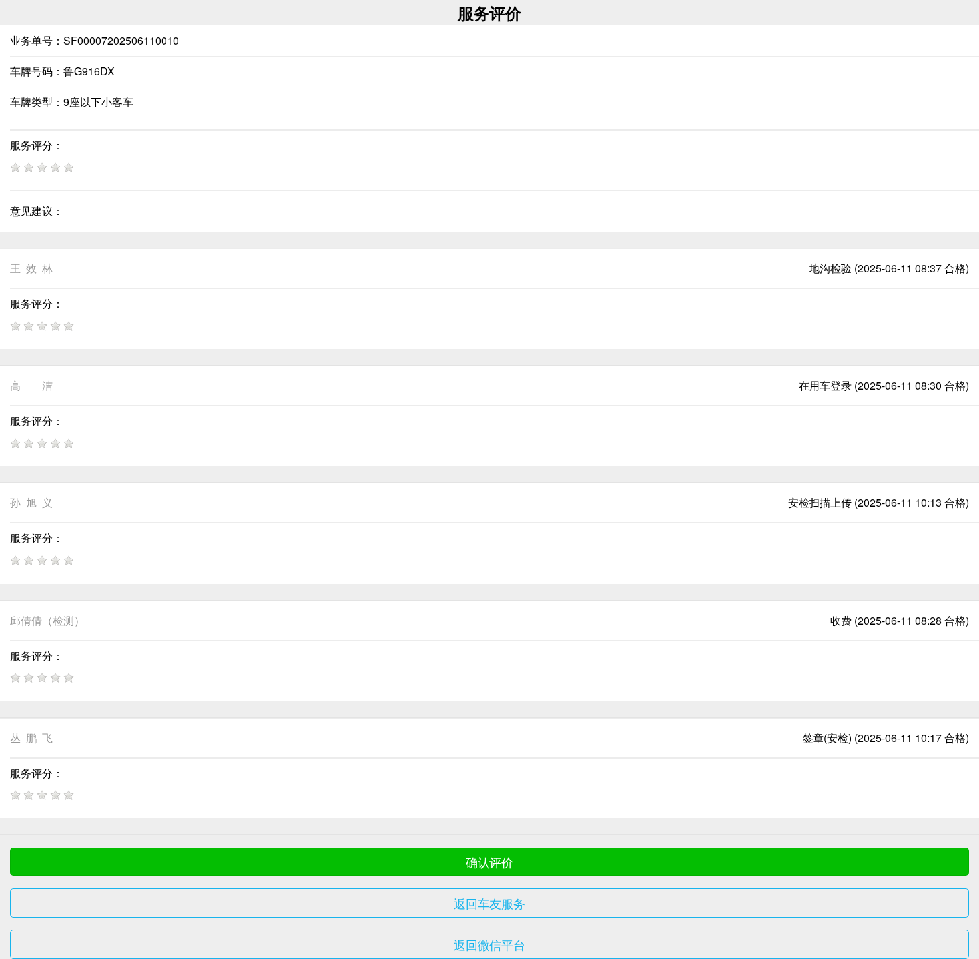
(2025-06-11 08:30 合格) (911, 385)
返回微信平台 (489, 944)
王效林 (31, 268)
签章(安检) (827, 737)
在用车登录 (825, 385)
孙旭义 (31, 502)
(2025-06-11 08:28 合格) (911, 620)
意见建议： (36, 210)
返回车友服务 (489, 903)
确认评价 (489, 861)
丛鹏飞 (31, 737)
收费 (841, 620)
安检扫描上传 (820, 502)
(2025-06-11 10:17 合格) (911, 737)
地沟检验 (830, 268)
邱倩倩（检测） (47, 620)
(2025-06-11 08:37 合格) (911, 268)
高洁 (31, 385)
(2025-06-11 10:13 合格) (911, 502)
